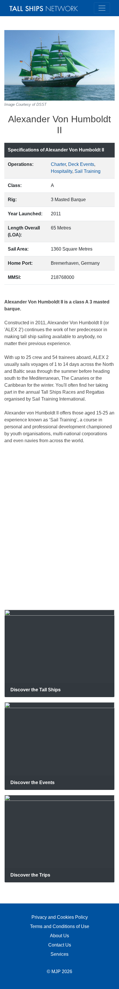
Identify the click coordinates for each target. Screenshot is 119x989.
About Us (59, 935)
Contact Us (59, 944)
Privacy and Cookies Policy (59, 917)
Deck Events (81, 164)
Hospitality (61, 171)
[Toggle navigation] (102, 8)
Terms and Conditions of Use (59, 926)
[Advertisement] (59, 526)
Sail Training (88, 171)
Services (59, 954)
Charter (58, 164)
